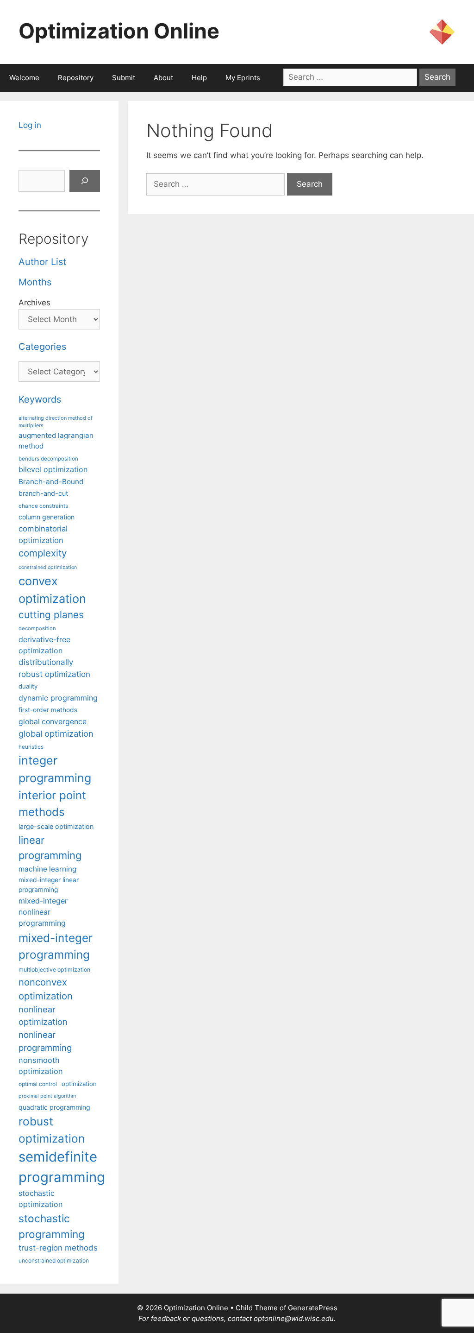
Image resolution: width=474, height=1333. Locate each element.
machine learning (47, 869)
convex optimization (52, 590)
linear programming (50, 847)
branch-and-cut (43, 493)
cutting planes (51, 614)
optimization (79, 1083)
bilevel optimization (53, 469)
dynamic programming (58, 697)
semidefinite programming (62, 1167)
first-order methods (48, 710)
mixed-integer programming (56, 946)
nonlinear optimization (43, 1015)
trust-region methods (58, 1247)
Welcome (24, 77)
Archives (34, 302)
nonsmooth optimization (41, 1065)
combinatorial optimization (43, 534)
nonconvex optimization (46, 989)
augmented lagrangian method (56, 440)
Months (35, 282)
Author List (42, 261)
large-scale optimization (56, 826)
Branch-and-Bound (51, 481)
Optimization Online (119, 31)
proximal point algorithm (47, 1096)
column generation (47, 517)
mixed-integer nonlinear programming (43, 912)
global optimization (56, 733)
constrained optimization (48, 567)
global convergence (53, 721)
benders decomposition (48, 458)
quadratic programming (54, 1107)
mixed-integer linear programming (49, 884)
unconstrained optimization (54, 1260)
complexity (43, 553)
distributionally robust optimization (54, 667)
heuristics (31, 747)
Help (199, 77)
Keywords (40, 399)
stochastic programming (52, 1226)
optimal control (38, 1083)
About (163, 77)
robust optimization (52, 1129)
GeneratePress (312, 1307)
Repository (76, 77)
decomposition (37, 628)
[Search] (84, 181)
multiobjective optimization (54, 969)
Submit (123, 77)
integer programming (55, 769)
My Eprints (242, 77)
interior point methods (52, 804)
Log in (30, 125)
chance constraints (43, 506)
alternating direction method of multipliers (56, 422)
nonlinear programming (45, 1041)
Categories (42, 346)
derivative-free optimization (44, 645)
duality (28, 686)
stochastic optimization (40, 1198)
